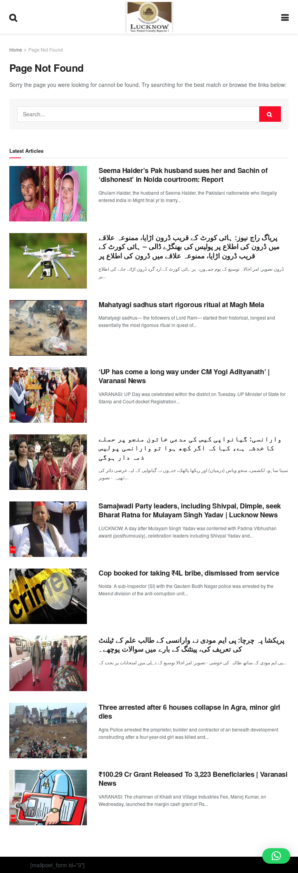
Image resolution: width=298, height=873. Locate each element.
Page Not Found (45, 49)
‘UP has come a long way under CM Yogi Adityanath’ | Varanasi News (184, 376)
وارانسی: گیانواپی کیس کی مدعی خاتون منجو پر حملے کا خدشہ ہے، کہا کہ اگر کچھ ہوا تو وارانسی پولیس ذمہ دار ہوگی (190, 448)
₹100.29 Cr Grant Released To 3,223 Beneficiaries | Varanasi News (193, 778)
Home (15, 49)
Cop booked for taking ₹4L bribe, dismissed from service (189, 573)
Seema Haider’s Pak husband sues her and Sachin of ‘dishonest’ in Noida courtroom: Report (183, 174)
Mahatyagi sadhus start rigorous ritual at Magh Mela (181, 304)
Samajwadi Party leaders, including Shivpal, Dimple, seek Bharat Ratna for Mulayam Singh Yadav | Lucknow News (190, 510)
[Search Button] (270, 114)
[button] (276, 856)
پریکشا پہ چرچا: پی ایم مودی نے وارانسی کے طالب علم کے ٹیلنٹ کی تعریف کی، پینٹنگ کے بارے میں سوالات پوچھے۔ (191, 644)
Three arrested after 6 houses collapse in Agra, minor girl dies (189, 711)
